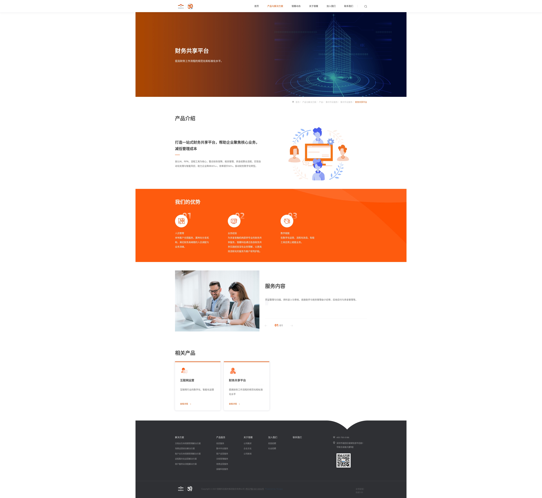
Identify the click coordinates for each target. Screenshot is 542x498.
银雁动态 (296, 6)
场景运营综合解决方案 (185, 448)
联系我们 (348, 6)
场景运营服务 (222, 463)
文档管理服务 (222, 458)
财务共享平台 (361, 102)
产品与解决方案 (275, 6)
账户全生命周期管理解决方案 (188, 453)
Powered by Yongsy (274, 488)
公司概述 (248, 443)
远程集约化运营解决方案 (186, 458)
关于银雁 (313, 6)
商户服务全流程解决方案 (186, 463)
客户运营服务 (222, 453)
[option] (192, 230)
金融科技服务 (222, 469)
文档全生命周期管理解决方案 (188, 443)
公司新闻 (248, 453)
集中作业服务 (332, 102)
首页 (256, 6)
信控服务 (220, 443)
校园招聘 (272, 443)
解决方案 (179, 437)
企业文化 (248, 448)
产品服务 (220, 437)
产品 (321, 102)
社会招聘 (272, 448)
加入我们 (331, 6)
